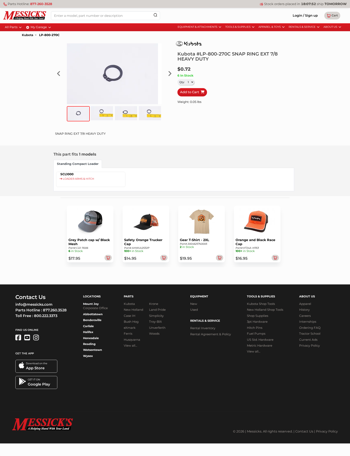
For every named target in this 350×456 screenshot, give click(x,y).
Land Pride (157, 310)
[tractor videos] (27, 338)
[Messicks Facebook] (18, 338)
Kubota (27, 35)
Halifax (88, 332)
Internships (307, 322)
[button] (332, 15)
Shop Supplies (257, 316)
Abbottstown (93, 314)
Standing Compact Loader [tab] (77, 164)
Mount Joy (91, 304)
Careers (305, 316)
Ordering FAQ (310, 328)
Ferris (128, 333)
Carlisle (88, 326)
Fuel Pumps (256, 333)
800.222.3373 (45, 316)
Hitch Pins (254, 328)
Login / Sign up (305, 15)
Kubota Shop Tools (261, 304)
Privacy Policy (309, 345)
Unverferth (157, 328)
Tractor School (309, 333)
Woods (154, 333)
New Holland (133, 310)
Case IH (129, 316)
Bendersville (92, 320)
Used (194, 310)
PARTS (128, 296)
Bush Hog (131, 322)
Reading (89, 344)
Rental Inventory (202, 328)
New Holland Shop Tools (265, 310)
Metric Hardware (259, 345)
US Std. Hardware (260, 340)
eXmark (130, 328)
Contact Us (304, 431)
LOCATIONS (92, 296)
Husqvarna (132, 340)
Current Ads (308, 340)
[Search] (155, 15)
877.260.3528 (55, 310)
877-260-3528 (41, 4)
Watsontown (92, 350)
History (304, 310)
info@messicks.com (33, 304)
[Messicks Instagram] (36, 338)
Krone (153, 304)
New (193, 304)
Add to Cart (190, 92)
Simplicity (156, 316)
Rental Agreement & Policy (210, 334)
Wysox (88, 356)
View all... (130, 345)
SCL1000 (67, 174)
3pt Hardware (257, 322)
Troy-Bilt (155, 322)
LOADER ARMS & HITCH (78, 178)
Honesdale (91, 338)
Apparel (305, 304)
